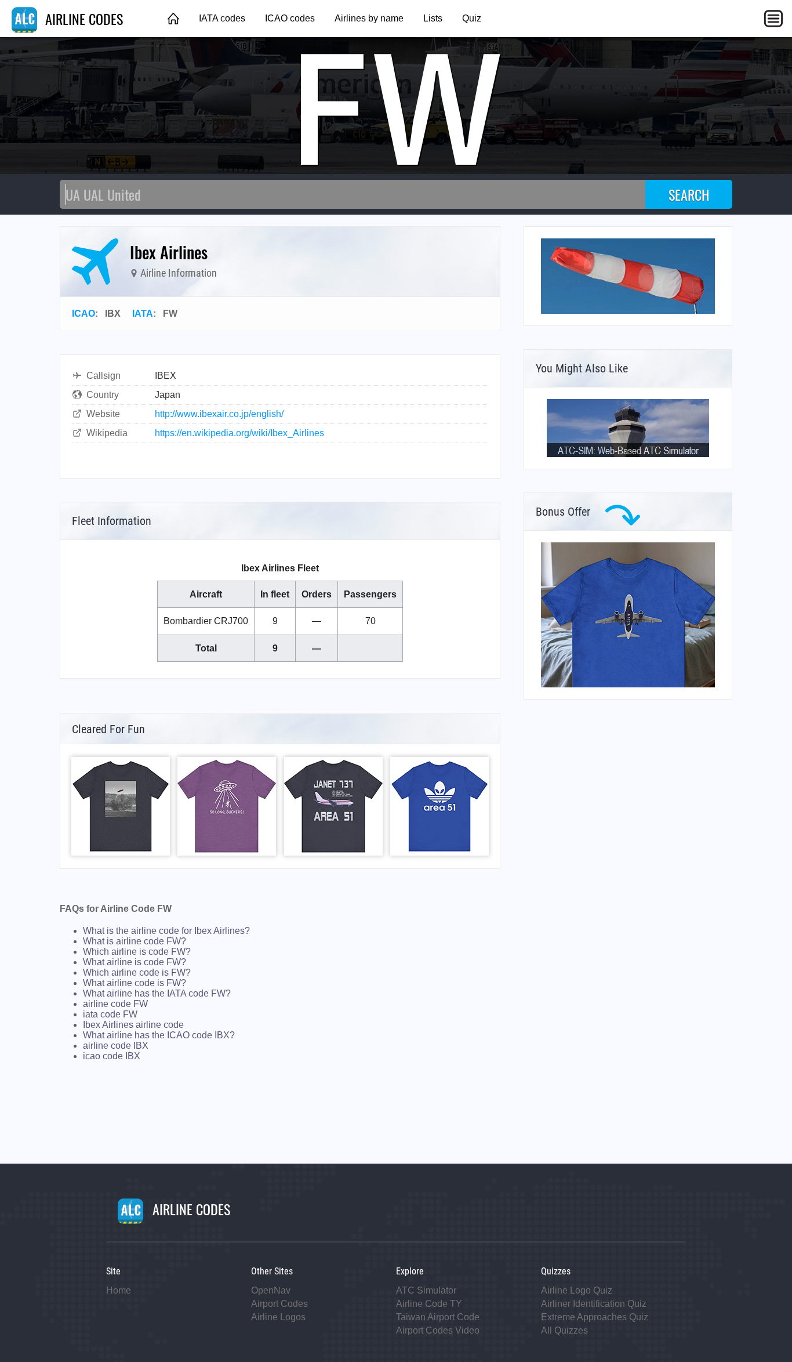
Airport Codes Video (437, 1330)
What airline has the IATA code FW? (157, 993)
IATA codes (222, 18)
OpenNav (270, 1290)
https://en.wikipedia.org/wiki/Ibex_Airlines (239, 433)
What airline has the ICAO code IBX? (159, 1035)
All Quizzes (564, 1330)
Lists (432, 18)
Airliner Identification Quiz (593, 1304)
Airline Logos (278, 1317)
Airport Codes (279, 1304)
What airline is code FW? (134, 962)
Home (118, 1290)
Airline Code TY (429, 1304)
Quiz (471, 18)
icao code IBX (111, 1056)
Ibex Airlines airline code (133, 1025)
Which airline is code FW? (137, 952)
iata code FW (110, 1014)
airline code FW (115, 1004)
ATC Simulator (426, 1290)
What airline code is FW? (134, 983)
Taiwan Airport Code (437, 1317)
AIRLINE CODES (82, 18)
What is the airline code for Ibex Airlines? (166, 931)
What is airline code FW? (134, 941)
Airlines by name (369, 18)
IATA (142, 313)
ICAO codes (290, 18)
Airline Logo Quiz (576, 1290)
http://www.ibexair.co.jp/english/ (219, 414)
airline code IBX (115, 1046)
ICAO (83, 313)
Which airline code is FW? (137, 972)
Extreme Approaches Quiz (594, 1317)
